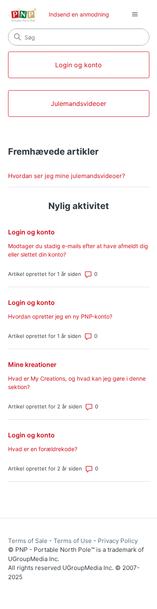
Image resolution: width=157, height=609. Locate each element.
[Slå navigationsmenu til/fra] (135, 14)
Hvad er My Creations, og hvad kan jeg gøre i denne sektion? (77, 382)
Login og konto (31, 232)
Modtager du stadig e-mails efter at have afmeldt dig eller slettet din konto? (78, 250)
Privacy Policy (118, 541)
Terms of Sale (28, 541)
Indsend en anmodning (79, 14)
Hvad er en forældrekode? (42, 448)
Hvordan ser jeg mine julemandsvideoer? (66, 176)
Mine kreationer (32, 364)
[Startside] (22, 14)
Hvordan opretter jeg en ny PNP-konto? (60, 316)
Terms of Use (73, 541)
